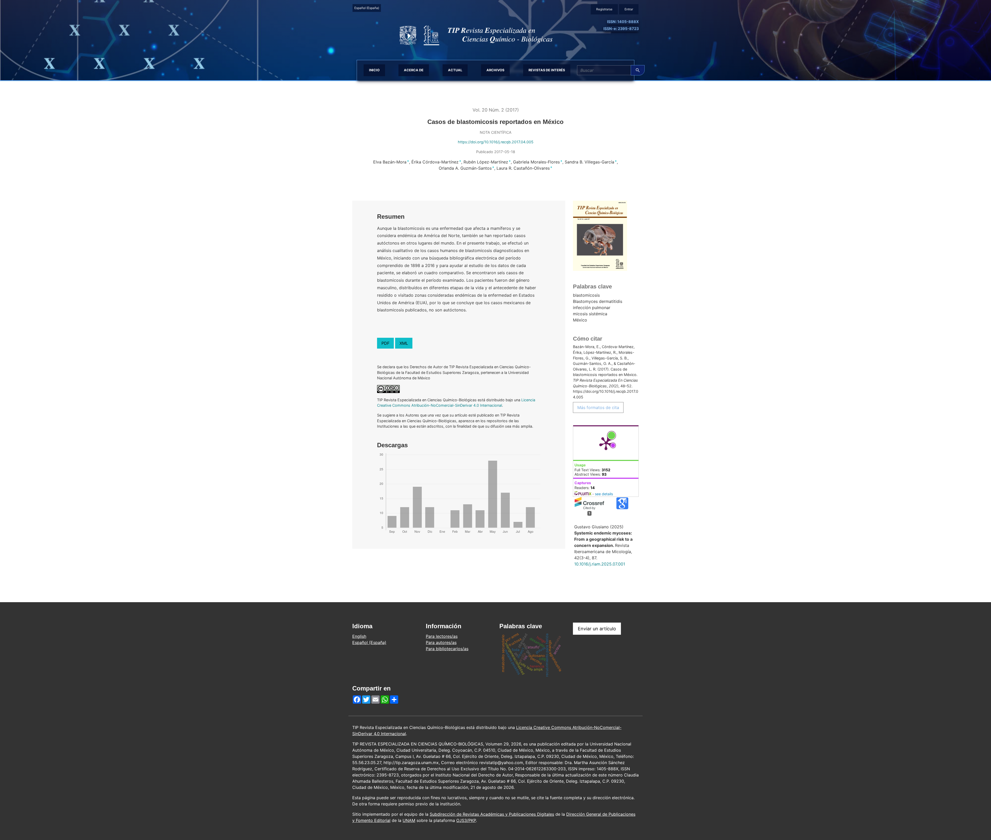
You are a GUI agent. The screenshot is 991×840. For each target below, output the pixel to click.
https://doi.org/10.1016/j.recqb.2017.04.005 (495, 142)
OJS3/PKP (466, 820)
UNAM (409, 820)
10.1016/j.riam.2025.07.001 (599, 564)
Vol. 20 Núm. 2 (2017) (496, 110)
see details (604, 494)
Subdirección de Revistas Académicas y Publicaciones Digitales (492, 814)
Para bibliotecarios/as (447, 648)
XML (403, 343)
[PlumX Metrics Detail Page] (605, 443)
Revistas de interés (547, 70)
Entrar (629, 9)
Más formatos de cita (598, 407)
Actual (455, 70)
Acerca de (413, 70)
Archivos (495, 70)
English (359, 636)
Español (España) (367, 8)
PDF (385, 343)
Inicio (374, 70)
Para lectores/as (442, 636)
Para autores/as (441, 642)
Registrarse (604, 9)
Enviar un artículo (597, 628)
